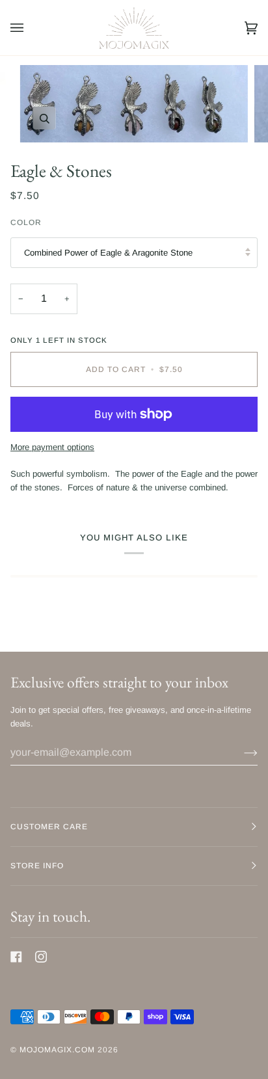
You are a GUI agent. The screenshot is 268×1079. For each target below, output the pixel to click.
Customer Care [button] (49, 826)
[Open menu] (29, 27)
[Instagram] (41, 957)
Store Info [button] (37, 865)
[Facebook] (16, 957)
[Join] (240, 752)
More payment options (52, 447)
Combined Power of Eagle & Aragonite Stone (108, 253)
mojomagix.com (57, 1049)
